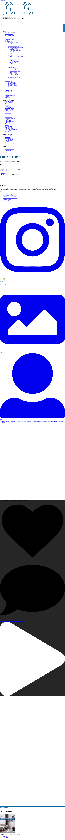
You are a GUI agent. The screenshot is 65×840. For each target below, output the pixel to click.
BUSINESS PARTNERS (10, 32)
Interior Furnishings (7, 134)
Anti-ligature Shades (9, 39)
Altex (11, 58)
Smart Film (7, 97)
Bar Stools (7, 137)
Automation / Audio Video (8, 100)
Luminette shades (14, 69)
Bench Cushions (9, 138)
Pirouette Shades (14, 49)
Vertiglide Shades (14, 74)
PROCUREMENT (7, 200)
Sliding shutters (13, 72)
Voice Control (8, 111)
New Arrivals (8, 113)
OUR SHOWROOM (9, 35)
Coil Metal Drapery (12, 82)
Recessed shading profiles (11, 94)
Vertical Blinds (13, 73)
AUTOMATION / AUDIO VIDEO (10, 196)
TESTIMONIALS (9, 34)
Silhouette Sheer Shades (15, 50)
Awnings (7, 40)
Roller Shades (11, 55)
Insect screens (8, 127)
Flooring (7, 125)
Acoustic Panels (8, 117)
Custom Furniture (9, 140)
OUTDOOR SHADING (8, 195)
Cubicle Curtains (11, 84)
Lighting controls (9, 107)
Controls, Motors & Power (11, 93)
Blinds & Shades (9, 41)
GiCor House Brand (14, 61)
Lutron (11, 63)
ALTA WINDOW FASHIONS (16, 56)
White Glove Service (9, 149)
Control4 (7, 105)
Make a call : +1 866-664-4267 (9, 17)
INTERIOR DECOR (7, 199)
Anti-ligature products (10, 118)
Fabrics (12, 60)
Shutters (7, 96)
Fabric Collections (9, 91)
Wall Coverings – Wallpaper (11, 143)
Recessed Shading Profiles (11, 129)
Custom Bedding (9, 139)
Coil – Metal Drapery (14, 68)
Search (18, 161)
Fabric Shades (11, 43)
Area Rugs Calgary (9, 135)
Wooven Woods (11, 78)
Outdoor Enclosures (9, 128)
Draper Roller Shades (15, 59)
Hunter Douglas (13, 62)
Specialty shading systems (14, 77)
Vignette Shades (14, 53)
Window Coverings (7, 38)
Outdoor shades (8, 90)
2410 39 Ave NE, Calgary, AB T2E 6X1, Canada (13, 18)
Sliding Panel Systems (15, 71)
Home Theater (8, 106)
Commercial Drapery (12, 83)
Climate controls (8, 103)
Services (4, 146)
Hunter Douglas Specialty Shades (15, 47)
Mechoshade (13, 64)
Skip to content (3, 0)
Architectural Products (8, 115)
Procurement (8, 150)
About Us (5, 836)
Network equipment (9, 108)
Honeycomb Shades (12, 44)
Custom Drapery (8, 81)
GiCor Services (8, 147)
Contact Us (2, 153)
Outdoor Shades (8, 123)
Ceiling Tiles (8, 120)
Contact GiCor (6, 837)
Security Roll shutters (10, 95)
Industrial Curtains (9, 126)
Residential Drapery (12, 85)
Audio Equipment (9, 101)
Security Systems (9, 109)
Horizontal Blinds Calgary (13, 46)
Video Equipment (9, 110)
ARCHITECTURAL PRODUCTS (10, 198)
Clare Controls (8, 102)
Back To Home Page (4, 170)
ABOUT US (5, 31)
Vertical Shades (11, 67)
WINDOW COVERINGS (8, 194)
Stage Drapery (11, 86)
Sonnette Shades (14, 51)
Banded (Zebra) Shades (13, 42)
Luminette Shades (14, 48)
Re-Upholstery (8, 142)
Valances (10, 87)
